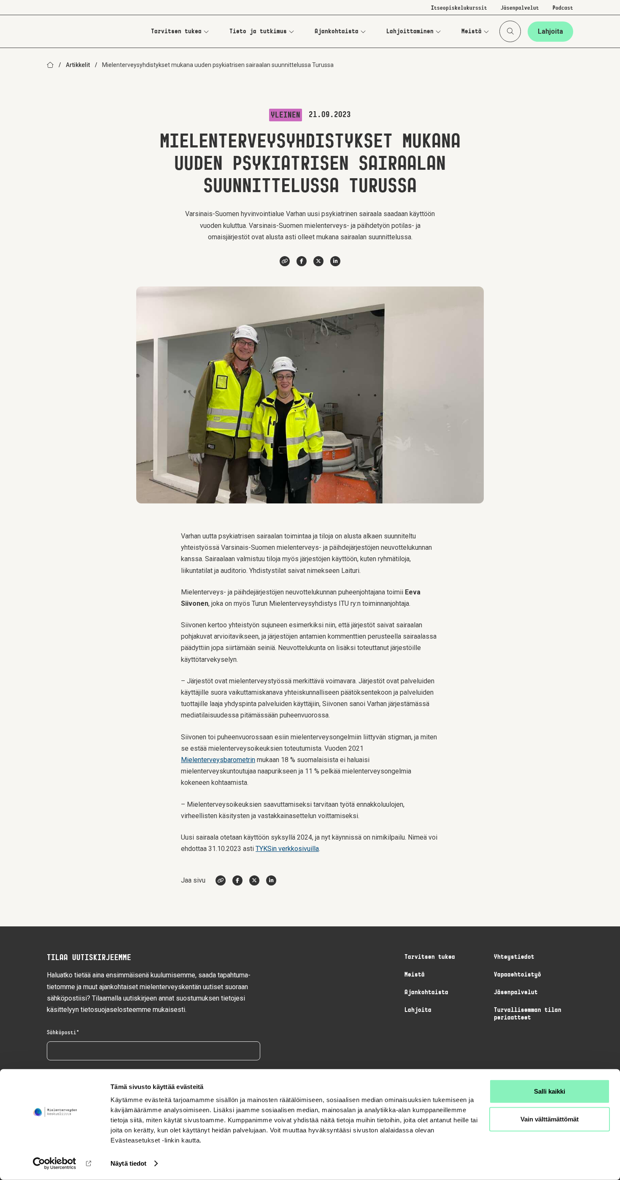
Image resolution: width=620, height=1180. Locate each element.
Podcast (563, 8)
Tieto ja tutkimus (258, 31)
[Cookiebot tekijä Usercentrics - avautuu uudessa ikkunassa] (55, 1163)
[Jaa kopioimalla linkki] (285, 261)
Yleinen (285, 115)
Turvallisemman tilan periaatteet (527, 1014)
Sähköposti (61, 1033)
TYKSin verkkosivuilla (287, 849)
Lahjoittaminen (410, 31)
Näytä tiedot (128, 1163)
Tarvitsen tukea (176, 31)
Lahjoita (550, 31)
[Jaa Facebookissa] (302, 261)
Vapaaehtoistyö (517, 974)
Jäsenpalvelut (520, 8)
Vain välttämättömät (549, 1118)
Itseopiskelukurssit (459, 8)
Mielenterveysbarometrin (218, 760)
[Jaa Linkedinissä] (335, 261)
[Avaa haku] (510, 31)
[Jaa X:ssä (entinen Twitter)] (318, 261)
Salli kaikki (549, 1091)
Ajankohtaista (337, 31)
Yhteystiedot (514, 957)
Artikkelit (78, 65)
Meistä (471, 31)
